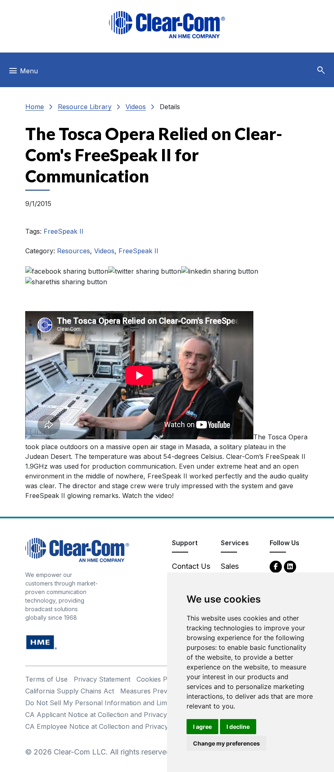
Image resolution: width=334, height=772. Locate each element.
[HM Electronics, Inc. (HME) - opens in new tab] (41, 641)
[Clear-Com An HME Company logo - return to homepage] (77, 549)
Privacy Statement (102, 679)
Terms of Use (46, 679)
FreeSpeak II (64, 231)
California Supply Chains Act (69, 691)
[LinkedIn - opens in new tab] (290, 566)
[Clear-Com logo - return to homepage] (167, 25)
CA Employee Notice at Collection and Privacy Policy (107, 726)
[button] (321, 70)
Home (34, 107)
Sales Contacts (236, 571)
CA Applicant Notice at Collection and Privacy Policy (106, 715)
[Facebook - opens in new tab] (276, 566)
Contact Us (191, 566)
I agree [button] (202, 726)
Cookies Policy (159, 679)
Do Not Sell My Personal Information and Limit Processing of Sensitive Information (154, 703)
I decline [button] (238, 726)
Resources (73, 251)
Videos (135, 107)
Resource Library (85, 107)
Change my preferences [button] (226, 743)
